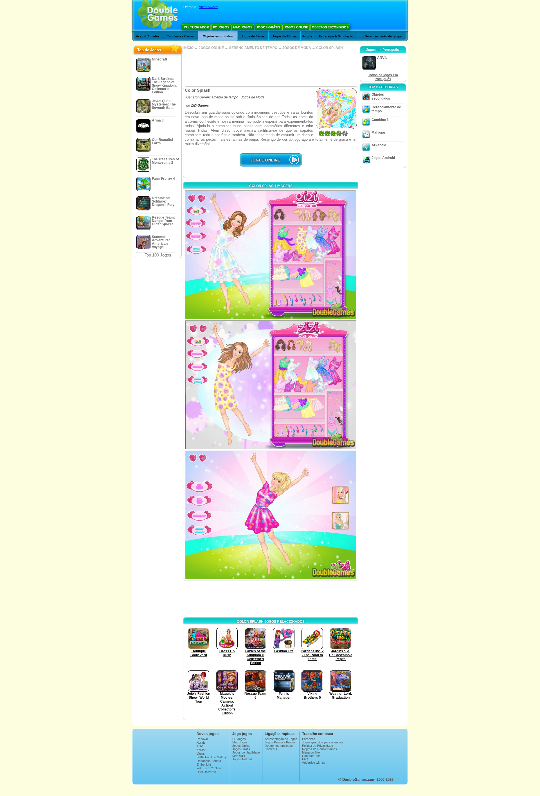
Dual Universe (206, 771)
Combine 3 (380, 120)
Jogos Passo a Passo (280, 742)
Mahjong (378, 132)
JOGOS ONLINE (211, 48)
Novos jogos (208, 734)
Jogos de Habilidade (246, 752)
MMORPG (239, 755)
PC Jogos (221, 27)
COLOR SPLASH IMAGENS (270, 186)
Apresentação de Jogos (281, 739)
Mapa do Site (311, 752)
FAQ (305, 759)
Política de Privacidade (317, 745)
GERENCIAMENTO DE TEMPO (253, 48)
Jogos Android (383, 158)
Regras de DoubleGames (319, 749)
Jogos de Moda (253, 97)
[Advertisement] (270, 68)
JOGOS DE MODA (296, 48)
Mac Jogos (242, 27)
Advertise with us (313, 762)
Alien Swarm (208, 7)
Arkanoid (379, 145)
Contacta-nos (311, 755)
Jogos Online (296, 27)
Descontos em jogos (279, 745)
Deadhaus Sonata (209, 761)
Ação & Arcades (147, 36)
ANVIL (201, 746)
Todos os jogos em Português (383, 77)
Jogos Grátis (268, 27)
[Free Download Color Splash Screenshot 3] (270, 515)
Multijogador (196, 27)
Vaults (201, 753)
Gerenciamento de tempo (383, 36)
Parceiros (308, 739)
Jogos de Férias (253, 36)
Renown (202, 739)
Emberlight (204, 764)
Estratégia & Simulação (336, 36)
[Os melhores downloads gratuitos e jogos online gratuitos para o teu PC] (158, 15)
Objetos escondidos (330, 27)
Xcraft (201, 742)
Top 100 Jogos (158, 255)
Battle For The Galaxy (212, 757)
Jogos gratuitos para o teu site (322, 742)
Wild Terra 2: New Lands (209, 769)
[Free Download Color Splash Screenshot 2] (270, 384)
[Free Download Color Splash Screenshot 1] (270, 254)
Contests (271, 749)
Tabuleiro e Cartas (180, 36)
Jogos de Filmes (284, 36)
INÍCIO (188, 48)
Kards (201, 750)
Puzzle (307, 36)
